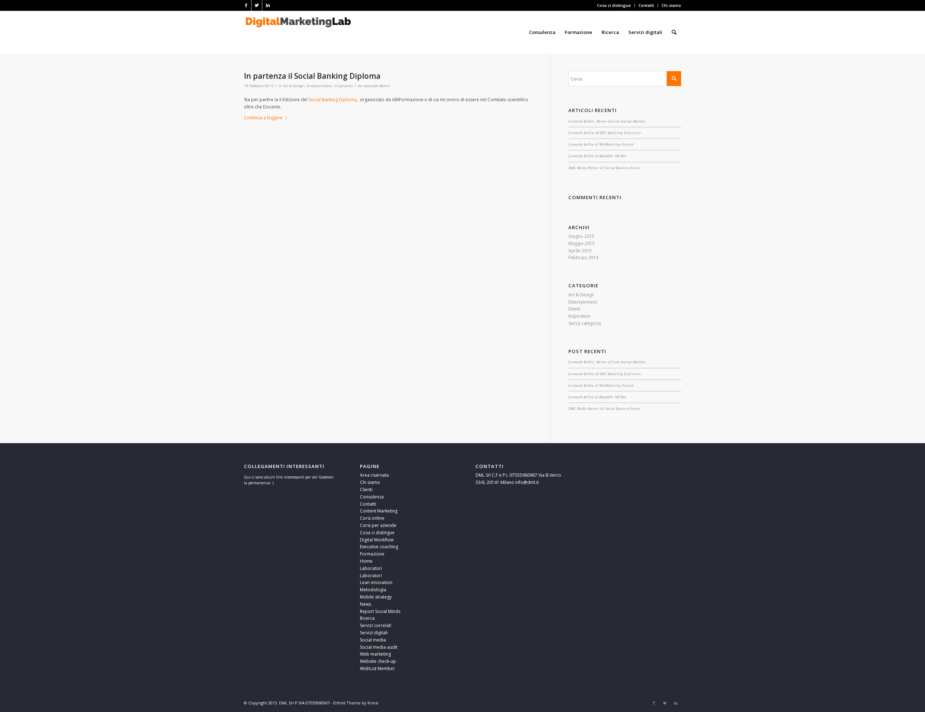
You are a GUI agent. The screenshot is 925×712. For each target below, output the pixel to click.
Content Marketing (378, 511)
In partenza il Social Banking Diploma (312, 76)
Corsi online (372, 518)
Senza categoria (584, 323)
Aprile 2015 (580, 251)
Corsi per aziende (378, 525)
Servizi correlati (375, 625)
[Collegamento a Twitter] (256, 5)
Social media (373, 640)
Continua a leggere (263, 118)
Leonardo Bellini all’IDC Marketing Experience (604, 132)
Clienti (366, 489)
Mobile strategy (376, 597)
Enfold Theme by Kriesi (355, 702)
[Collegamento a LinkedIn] (267, 5)
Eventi (574, 309)
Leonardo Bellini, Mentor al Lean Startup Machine (607, 121)
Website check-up (378, 661)
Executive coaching (379, 547)
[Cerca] (674, 32)
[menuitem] (614, 5)
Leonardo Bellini (376, 85)
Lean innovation (376, 582)
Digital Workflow (376, 540)
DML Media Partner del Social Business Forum (604, 167)
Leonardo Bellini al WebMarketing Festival (601, 144)
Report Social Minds (380, 611)
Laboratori (371, 568)
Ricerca (367, 618)
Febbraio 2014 (583, 257)
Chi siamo (671, 5)
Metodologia (373, 590)
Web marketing (375, 654)
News (365, 604)
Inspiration (343, 85)
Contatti (646, 5)
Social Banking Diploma (333, 99)
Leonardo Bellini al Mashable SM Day (597, 155)
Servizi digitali (374, 633)
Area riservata (374, 475)
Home (366, 561)
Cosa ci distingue (614, 5)
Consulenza (372, 497)
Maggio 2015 (581, 243)
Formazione (372, 554)
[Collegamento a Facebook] (246, 5)
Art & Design (294, 85)
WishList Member (377, 668)
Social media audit (378, 647)
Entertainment (319, 85)
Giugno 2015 (581, 236)
